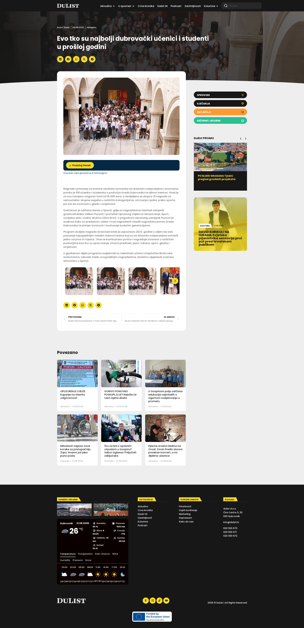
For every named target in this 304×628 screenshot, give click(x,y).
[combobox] (241, 6)
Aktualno (91, 27)
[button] (60, 59)
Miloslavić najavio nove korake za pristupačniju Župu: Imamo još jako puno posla (75, 451)
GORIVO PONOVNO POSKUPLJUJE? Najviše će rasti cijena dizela (120, 394)
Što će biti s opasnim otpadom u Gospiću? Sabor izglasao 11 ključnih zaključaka (120, 451)
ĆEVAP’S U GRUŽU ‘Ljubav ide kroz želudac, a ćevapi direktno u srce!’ (220, 179)
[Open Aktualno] (114, 6)
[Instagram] (153, 600)
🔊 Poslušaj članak (80, 165)
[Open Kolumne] (217, 6)
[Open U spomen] (133, 6)
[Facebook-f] (146, 600)
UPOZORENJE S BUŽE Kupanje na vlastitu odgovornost (72, 394)
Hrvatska (109, 461)
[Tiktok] (159, 600)
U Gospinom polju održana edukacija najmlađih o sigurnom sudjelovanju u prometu (165, 396)
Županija (64, 461)
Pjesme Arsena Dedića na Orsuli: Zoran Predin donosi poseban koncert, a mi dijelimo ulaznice (165, 451)
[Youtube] (166, 600)
